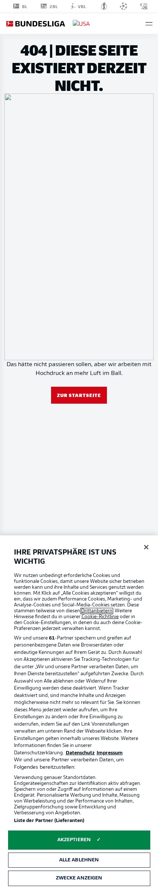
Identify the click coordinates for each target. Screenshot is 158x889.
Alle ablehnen (79, 860)
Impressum (110, 753)
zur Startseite (79, 395)
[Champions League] (123, 6)
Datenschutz (80, 753)
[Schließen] (146, 547)
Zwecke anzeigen (79, 878)
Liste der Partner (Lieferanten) (49, 820)
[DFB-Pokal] (104, 6)
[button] (149, 23)
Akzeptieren (74, 839)
